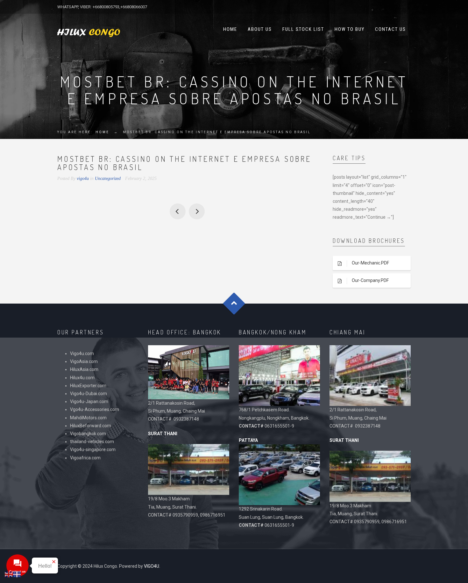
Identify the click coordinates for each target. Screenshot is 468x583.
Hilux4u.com (82, 377)
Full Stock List (303, 29)
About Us (260, 29)
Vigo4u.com (82, 353)
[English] (9, 574)
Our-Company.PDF (370, 280)
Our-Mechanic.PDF (370, 262)
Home (230, 29)
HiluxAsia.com (84, 369)
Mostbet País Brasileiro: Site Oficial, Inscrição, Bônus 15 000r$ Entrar (197, 211)
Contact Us (390, 29)
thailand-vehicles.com (92, 441)
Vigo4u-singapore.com (93, 449)
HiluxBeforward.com (90, 425)
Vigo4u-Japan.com (89, 401)
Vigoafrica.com (85, 457)
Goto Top (234, 303)
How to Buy (350, 29)
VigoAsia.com (84, 361)
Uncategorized (108, 178)
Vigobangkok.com (88, 433)
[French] (17, 574)
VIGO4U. (152, 566)
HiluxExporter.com (88, 385)
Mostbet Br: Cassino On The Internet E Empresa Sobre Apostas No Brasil (178, 211)
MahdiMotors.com (88, 417)
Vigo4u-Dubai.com (88, 393)
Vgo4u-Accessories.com (94, 409)
